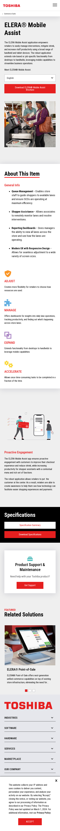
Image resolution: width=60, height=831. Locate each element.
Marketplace (12, 758)
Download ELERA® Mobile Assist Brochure (30, 88)
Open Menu (55, 5)
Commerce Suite (10, 14)
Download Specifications (30, 534)
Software (10, 728)
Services (9, 748)
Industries (10, 717)
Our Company (12, 769)
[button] (26, 690)
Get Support (30, 585)
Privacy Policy (44, 812)
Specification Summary (30, 525)
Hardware (10, 738)
